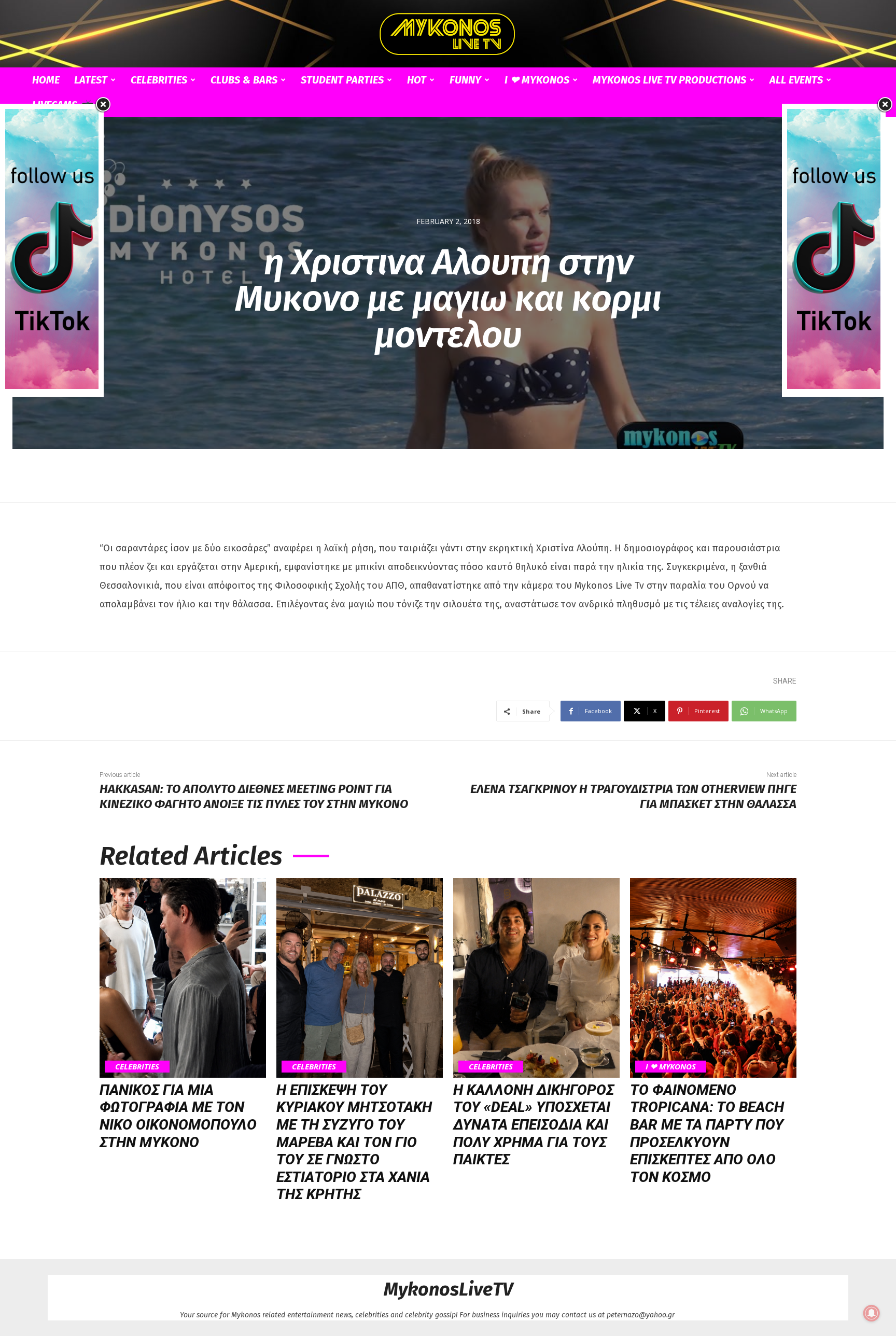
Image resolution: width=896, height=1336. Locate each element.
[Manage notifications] (871, 1313)
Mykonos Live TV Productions (669, 80)
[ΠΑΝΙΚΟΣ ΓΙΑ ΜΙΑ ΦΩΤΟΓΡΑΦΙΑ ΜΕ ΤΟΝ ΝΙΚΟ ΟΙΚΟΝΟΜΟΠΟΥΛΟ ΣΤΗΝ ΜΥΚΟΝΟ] (183, 978)
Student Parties (342, 80)
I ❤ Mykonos (537, 80)
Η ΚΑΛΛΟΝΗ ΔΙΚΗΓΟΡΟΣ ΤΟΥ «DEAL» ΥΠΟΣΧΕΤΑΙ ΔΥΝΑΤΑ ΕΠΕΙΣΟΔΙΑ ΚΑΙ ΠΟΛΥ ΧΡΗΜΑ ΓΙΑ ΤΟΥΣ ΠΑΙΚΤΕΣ (533, 1124)
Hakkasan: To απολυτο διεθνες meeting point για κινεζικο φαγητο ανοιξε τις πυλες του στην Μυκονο (254, 796)
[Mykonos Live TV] (448, 34)
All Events (796, 80)
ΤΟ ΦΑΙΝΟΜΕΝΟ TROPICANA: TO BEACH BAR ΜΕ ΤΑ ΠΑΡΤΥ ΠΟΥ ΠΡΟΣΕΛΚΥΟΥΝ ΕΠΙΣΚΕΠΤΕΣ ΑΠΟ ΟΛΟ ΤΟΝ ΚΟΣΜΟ (707, 1133)
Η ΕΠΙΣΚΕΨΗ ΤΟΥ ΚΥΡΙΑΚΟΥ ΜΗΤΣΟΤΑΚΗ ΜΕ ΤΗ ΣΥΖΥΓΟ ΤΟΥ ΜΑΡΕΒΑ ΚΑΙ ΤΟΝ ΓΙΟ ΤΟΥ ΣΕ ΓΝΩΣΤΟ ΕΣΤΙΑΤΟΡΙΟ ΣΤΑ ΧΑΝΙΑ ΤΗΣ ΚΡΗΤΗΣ (354, 1142)
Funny (465, 80)
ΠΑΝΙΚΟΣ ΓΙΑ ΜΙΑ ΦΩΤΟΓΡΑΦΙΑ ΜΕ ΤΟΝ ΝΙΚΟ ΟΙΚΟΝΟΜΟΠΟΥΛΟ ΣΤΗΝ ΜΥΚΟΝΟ (178, 1116)
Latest (90, 80)
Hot (416, 80)
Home (46, 80)
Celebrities (159, 80)
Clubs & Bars (244, 80)
